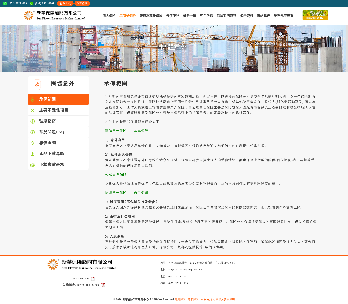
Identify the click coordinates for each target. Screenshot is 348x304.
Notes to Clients (81, 295)
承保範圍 (45, 116)
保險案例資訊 (109, 20)
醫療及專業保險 (55, 20)
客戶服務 (94, 20)
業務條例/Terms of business (81, 301)
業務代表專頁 (149, 20)
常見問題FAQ (50, 149)
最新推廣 (82, 20)
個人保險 (26, 20)
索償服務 (71, 20)
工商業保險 (39, 20)
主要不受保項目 (52, 127)
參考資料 (122, 20)
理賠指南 (45, 138)
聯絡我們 (134, 20)
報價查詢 (45, 159)
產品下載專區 (49, 170)
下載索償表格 (49, 181)
